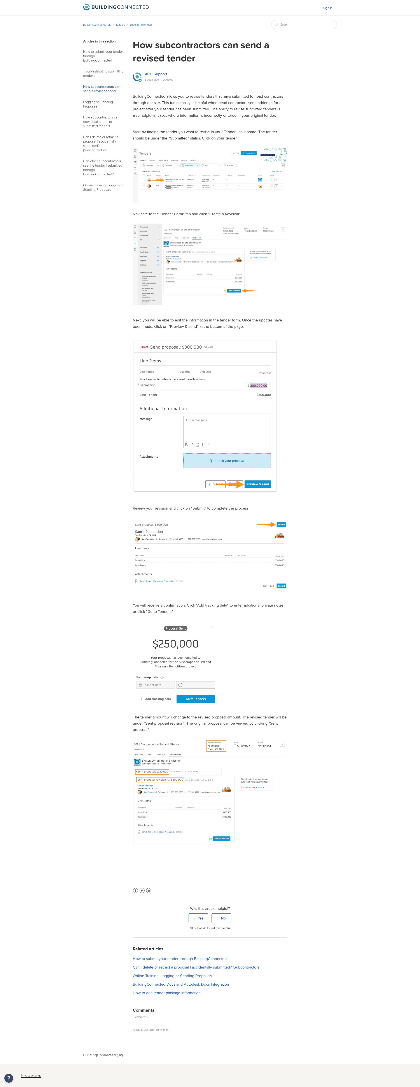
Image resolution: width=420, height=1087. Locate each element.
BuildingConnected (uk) (97, 24)
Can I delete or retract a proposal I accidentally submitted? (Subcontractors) (100, 143)
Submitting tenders (141, 24)
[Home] (116, 9)
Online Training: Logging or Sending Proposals (103, 187)
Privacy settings (31, 1075)
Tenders (120, 24)
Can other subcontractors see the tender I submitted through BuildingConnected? (102, 167)
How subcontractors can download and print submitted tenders (101, 121)
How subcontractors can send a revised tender (101, 89)
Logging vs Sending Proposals (98, 104)
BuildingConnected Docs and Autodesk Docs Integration (181, 984)
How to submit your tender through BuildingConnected (103, 56)
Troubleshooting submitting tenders (103, 73)
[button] (8, 1078)
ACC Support (156, 74)
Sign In (327, 8)
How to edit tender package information (167, 992)
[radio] (198, 918)
